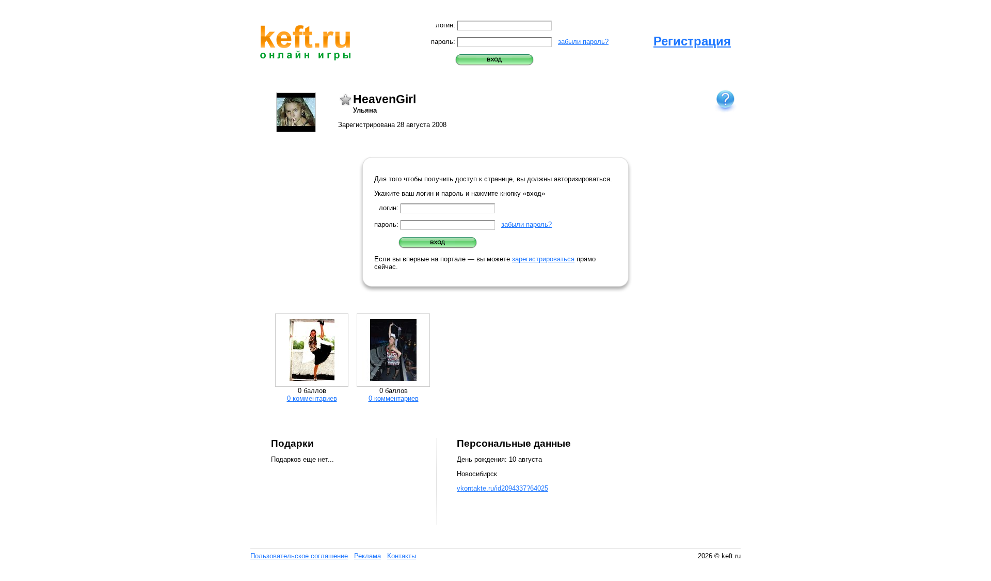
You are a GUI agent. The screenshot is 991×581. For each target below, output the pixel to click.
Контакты (401, 556)
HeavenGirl (384, 99)
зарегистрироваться (543, 259)
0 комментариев (312, 398)
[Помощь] (725, 100)
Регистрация (692, 41)
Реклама (367, 556)
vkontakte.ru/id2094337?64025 (502, 488)
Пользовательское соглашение (299, 556)
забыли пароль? (583, 41)
